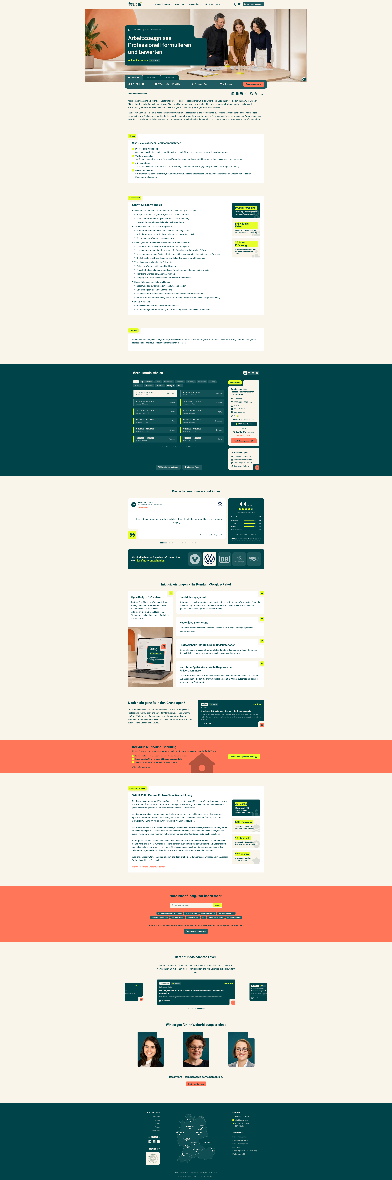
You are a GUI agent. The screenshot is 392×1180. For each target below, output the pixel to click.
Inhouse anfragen (193, 467)
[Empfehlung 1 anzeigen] (191, 1008)
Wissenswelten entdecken (196, 931)
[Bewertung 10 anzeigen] (192, 543)
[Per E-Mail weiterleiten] (245, 93)
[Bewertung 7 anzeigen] (182, 543)
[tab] (245, 373)
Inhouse (171, 77)
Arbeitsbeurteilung (208, 913)
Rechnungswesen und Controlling (244, 1151)
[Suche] (234, 4)
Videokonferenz (239, 412)
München (138, 386)
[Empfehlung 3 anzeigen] (200, 1008)
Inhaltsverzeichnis (136, 93)
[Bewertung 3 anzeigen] (167, 543)
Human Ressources (216, 917)
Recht (205, 708)
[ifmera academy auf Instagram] (154, 1141)
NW (233, 539)
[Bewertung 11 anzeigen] (195, 543)
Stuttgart (170, 386)
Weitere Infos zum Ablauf (141, 767)
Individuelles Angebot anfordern (242, 757)
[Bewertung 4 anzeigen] (172, 543)
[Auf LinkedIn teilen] (233, 93)
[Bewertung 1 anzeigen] (158, 543)
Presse (157, 1127)
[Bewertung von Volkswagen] (209, 559)
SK (258, 539)
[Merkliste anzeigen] (239, 4)
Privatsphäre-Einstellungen (208, 1173)
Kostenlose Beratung (196, 1084)
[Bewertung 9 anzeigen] (189, 543)
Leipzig (212, 382)
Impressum (194, 1173)
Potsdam (160, 386)
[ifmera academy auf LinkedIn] (149, 1141)
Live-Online (135, 77)
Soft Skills (236, 1147)
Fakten (157, 1123)
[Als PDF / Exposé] (255, 93)
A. (248, 539)
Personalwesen (177, 917)
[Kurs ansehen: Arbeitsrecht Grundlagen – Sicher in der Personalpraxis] (231, 713)
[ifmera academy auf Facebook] (158, 1141)
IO (253, 539)
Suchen (217, 905)
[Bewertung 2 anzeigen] (161, 543)
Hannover (202, 382)
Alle (136, 382)
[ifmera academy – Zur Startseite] (135, 4)
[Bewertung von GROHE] (254, 559)
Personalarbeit (192, 917)
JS (238, 539)
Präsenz (153, 77)
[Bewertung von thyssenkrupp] (239, 559)
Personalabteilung (234, 917)
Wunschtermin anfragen (169, 467)
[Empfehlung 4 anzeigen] (203, 1008)
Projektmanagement (239, 1137)
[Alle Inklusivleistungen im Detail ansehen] (243, 459)
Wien (179, 386)
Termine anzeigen (252, 84)
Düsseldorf (168, 382)
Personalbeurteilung (226, 913)
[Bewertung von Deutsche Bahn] (224, 559)
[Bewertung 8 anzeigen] (185, 543)
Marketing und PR (238, 1154)
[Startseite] (129, 30)
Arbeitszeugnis (191, 913)
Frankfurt (179, 382)
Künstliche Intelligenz (240, 1140)
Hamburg (190, 382)
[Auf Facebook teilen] (237, 93)
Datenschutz (184, 1173)
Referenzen (155, 1130)
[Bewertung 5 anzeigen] (176, 543)
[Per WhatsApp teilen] (241, 93)
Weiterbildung (137, 30)
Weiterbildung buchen (242, 441)
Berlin (158, 382)
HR (203, 917)
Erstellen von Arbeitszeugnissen (170, 913)
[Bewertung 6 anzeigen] (179, 543)
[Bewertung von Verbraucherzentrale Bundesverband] (195, 559)
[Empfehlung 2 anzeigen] (197, 1008)
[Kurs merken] (261, 93)
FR (244, 539)
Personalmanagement (153, 30)
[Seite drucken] (251, 93)
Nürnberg (149, 386)
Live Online (148, 382)
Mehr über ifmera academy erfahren (148, 867)
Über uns (156, 1117)
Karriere (157, 1120)
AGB (176, 1173)
